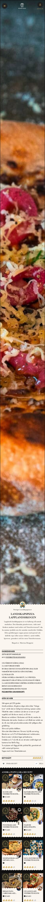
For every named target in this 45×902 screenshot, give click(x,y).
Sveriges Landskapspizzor (22, 610)
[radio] (34, 758)
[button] (4, 6)
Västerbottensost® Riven (15, 657)
